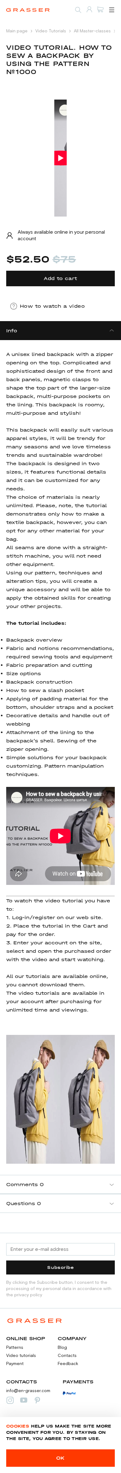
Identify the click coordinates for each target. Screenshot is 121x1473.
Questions (23, 1203)
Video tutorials (21, 1356)
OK (60, 1458)
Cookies (17, 1426)
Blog (62, 1347)
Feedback (68, 1364)
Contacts (67, 1356)
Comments (25, 1184)
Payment (15, 1364)
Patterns (14, 1347)
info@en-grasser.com (28, 1391)
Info (11, 331)
